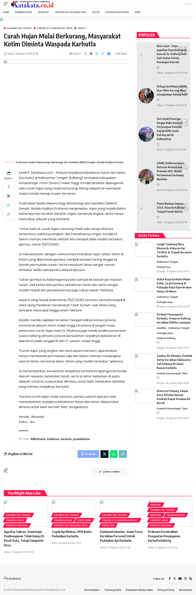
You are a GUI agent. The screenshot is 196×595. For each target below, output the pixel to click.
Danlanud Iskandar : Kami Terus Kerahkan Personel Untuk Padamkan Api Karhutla (121, 536)
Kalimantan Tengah (19, 28)
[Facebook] (170, 579)
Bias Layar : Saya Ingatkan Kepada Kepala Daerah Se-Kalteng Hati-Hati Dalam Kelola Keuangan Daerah (172, 54)
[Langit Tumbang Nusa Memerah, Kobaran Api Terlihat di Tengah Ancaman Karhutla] (144, 249)
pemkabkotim (81, 439)
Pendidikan (84, 520)
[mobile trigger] (7, 4)
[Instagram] (185, 579)
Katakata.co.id (56, 590)
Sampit (82, 28)
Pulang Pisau (164, 266)
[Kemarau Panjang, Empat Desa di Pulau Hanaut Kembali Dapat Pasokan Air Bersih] (144, 396)
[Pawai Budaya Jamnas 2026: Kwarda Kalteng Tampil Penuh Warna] (146, 213)
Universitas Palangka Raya (71, 525)
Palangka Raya (165, 302)
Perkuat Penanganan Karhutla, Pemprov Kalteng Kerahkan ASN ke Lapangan (174, 318)
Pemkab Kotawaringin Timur (55, 28)
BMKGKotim (38, 439)
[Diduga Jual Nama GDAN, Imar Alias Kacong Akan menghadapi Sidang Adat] (146, 95)
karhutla (66, 439)
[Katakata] (32, 4)
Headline (161, 327)
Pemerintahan (159, 520)
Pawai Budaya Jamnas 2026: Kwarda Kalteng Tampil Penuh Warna (171, 207)
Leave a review (111, 471)
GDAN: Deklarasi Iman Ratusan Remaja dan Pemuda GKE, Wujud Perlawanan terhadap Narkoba (170, 171)
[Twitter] (174, 579)
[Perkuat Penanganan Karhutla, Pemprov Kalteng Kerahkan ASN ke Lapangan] (144, 319)
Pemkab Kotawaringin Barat (120, 520)
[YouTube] (180, 579)
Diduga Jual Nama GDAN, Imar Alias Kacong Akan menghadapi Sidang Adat (172, 90)
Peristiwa (108, 525)
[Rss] (190, 579)
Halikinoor (53, 439)
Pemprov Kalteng (166, 338)
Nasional (156, 515)
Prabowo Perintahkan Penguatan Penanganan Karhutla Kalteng (164, 536)
